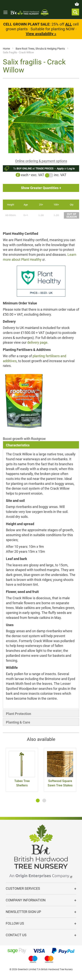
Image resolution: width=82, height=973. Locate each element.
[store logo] (29, 12)
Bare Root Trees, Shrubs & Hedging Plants (40, 48)
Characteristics (18, 445)
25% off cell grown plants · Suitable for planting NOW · (41, 29)
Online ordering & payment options (41, 161)
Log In (71, 168)
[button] (38, 800)
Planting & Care (18, 722)
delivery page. (37, 342)
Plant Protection (18, 714)
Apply (60, 168)
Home (6, 48)
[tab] (41, 445)
